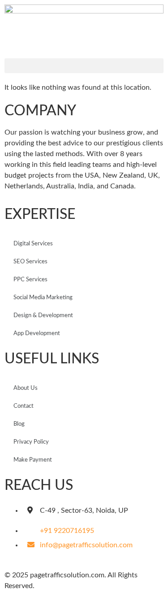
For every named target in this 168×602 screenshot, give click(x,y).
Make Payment (32, 460)
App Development (36, 333)
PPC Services (30, 280)
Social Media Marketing (43, 298)
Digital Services (33, 244)
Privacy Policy (31, 442)
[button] (84, 65)
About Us (25, 388)
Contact (23, 406)
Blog (19, 424)
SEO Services (30, 262)
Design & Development (43, 315)
